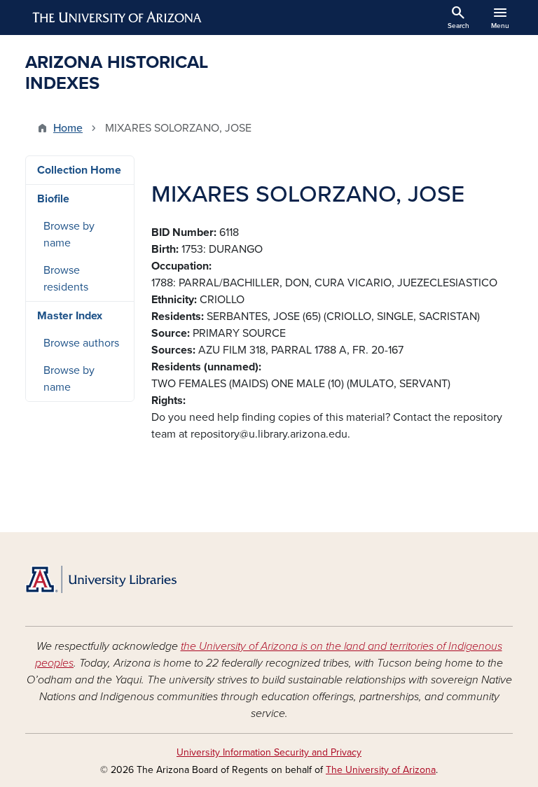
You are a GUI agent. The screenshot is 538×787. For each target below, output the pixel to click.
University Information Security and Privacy (269, 752)
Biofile (53, 199)
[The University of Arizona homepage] (118, 17)
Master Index (69, 316)
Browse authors (81, 343)
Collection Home (79, 170)
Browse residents (65, 278)
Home (68, 128)
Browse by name (69, 234)
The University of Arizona (381, 770)
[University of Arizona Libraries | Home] (101, 579)
